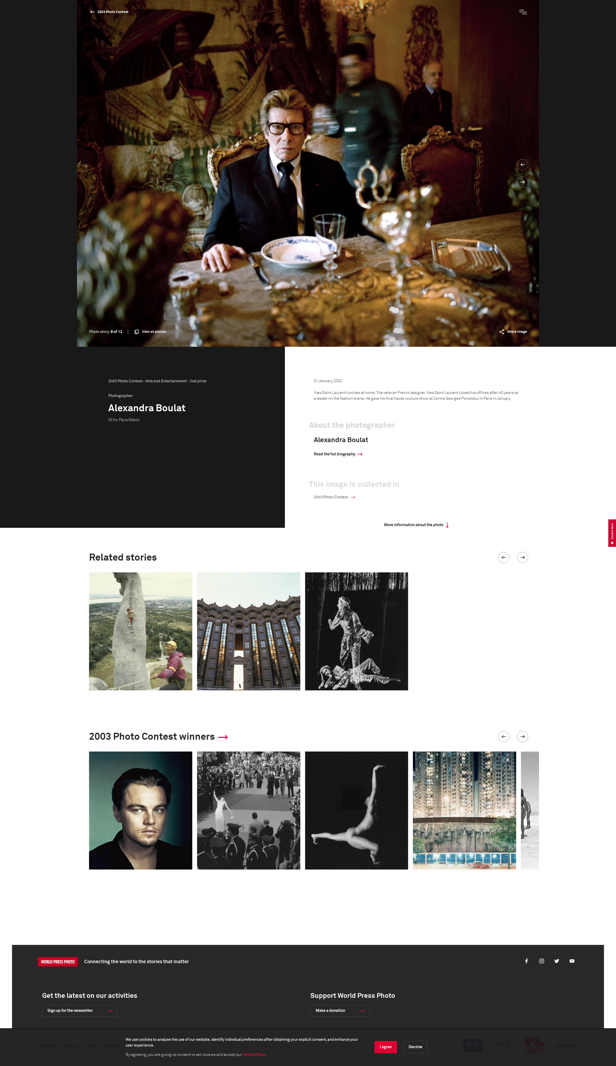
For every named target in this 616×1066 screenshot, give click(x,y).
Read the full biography (334, 454)
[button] (503, 557)
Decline (415, 1047)
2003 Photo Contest (112, 12)
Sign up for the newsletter (70, 1011)
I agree (386, 1047)
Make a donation (330, 1011)
